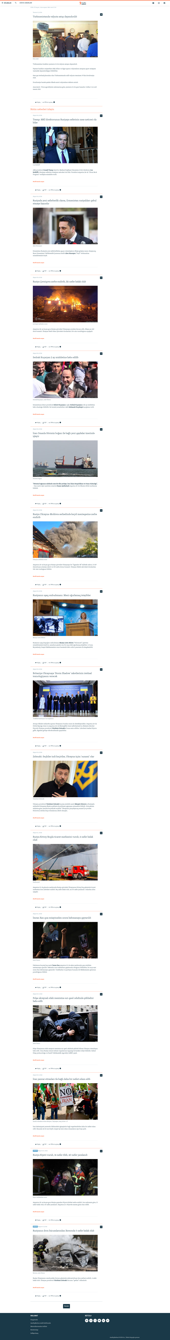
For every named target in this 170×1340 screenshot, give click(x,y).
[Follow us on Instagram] (91, 1320)
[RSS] (103, 1320)
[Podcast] (107, 1320)
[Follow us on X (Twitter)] (95, 1320)
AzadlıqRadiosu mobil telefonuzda (40, 1323)
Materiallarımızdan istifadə (38, 1326)
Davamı (66, 1306)
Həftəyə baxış (34, 1333)
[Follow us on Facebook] (86, 1320)
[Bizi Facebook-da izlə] (164, 3)
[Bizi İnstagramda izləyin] (159, 3)
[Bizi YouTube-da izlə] (153, 3)
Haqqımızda (34, 1320)
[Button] (37, 102)
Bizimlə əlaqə (34, 1330)
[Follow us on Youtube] (99, 1320)
